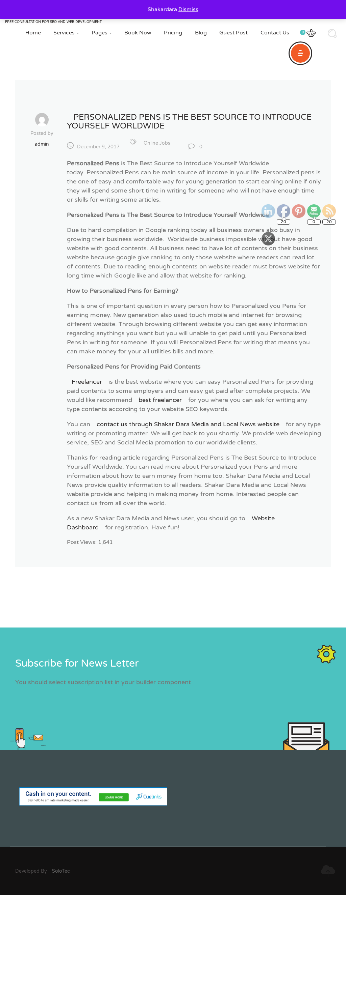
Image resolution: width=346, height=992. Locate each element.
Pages (102, 32)
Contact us (275, 32)
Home (33, 32)
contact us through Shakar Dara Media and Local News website (188, 424)
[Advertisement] (173, 942)
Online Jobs (157, 143)
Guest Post (233, 32)
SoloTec (61, 871)
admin (42, 144)
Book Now (137, 32)
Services (66, 32)
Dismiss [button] (188, 9)
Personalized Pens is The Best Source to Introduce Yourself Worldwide (189, 121)
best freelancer (160, 400)
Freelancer (87, 381)
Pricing (173, 32)
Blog (201, 32)
